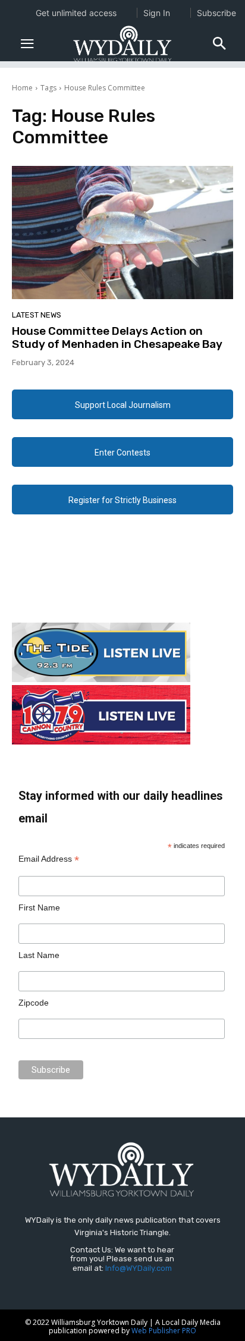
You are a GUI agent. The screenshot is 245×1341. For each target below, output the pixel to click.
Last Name (38, 955)
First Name (39, 907)
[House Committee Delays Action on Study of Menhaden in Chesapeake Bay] (122, 232)
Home (22, 88)
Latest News (36, 315)
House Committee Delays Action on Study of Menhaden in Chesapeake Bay (117, 337)
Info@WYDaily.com (138, 1268)
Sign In (156, 13)
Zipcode (33, 1002)
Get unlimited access (76, 13)
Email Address (48, 859)
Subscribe (216, 13)
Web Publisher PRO (163, 1331)
